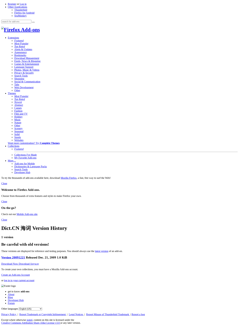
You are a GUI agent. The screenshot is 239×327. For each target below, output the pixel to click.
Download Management (26, 58)
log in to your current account (19, 280)
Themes (12, 93)
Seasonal (18, 131)
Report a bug (138, 314)
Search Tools (21, 75)
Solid (17, 134)
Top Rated (19, 46)
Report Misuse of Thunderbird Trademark (108, 314)
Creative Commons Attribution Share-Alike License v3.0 (30, 322)
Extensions (13, 37)
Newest (18, 102)
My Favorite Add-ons (25, 157)
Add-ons (30, 30)
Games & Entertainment (26, 64)
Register (12, 4)
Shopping (19, 78)
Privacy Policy (9, 314)
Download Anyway (29, 263)
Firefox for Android (24, 12)
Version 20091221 (13, 257)
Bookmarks (20, 55)
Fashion (18, 110)
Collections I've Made (25, 154)
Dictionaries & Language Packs (30, 166)
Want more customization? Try (34, 143)
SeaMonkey (20, 15)
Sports (17, 137)
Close (4, 183)
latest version (101, 251)
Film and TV (21, 113)
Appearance (20, 52)
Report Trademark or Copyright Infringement (42, 314)
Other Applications (17, 7)
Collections (13, 146)
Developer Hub (22, 172)
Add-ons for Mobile (24, 163)
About (11, 294)
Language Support (23, 67)
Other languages (9, 308)
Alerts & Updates (23, 49)
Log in (23, 4)
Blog (10, 297)
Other (17, 90)
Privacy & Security (24, 72)
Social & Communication (27, 81)
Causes (18, 108)
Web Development (23, 87)
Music (17, 119)
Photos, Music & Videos (26, 69)
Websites (18, 140)
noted (29, 320)
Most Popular (21, 43)
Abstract (18, 105)
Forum (11, 303)
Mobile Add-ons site (27, 214)
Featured (19, 40)
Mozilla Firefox (69, 178)
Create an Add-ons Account (15, 274)
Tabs (16, 84)
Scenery (18, 128)
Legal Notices (76, 314)
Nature (17, 122)
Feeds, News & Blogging (27, 61)
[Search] (33, 22)
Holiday (18, 116)
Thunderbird (20, 9)
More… (12, 160)
